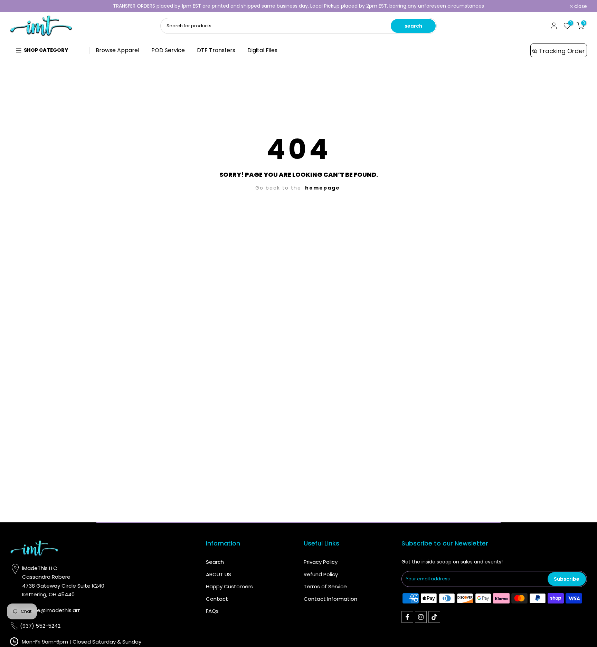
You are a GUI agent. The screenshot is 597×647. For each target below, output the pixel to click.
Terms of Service (325, 586)
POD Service (168, 50)
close (20, 6)
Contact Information (330, 598)
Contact (217, 598)
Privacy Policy (321, 562)
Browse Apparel (117, 50)
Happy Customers (229, 586)
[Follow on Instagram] (421, 617)
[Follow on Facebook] (407, 617)
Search (215, 562)
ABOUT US (218, 574)
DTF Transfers (216, 50)
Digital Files (262, 50)
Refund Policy (321, 574)
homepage (322, 187)
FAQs (212, 611)
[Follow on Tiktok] (434, 617)
